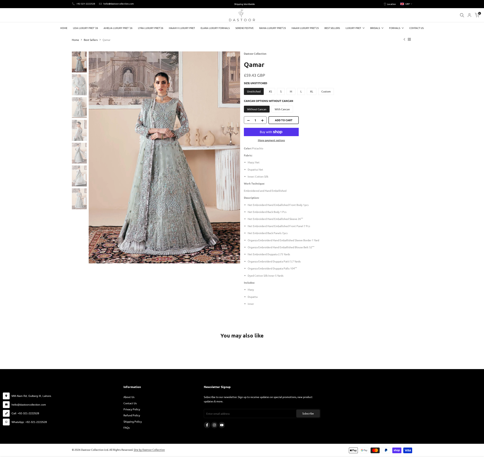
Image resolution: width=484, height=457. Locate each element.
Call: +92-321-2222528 (25, 413)
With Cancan (282, 109)
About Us (128, 397)
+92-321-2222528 (85, 3)
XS (270, 91)
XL (311, 91)
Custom (326, 91)
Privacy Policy (131, 409)
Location (391, 3)
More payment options (271, 140)
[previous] (96, 157)
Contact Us (130, 403)
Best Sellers (91, 39)
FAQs (126, 427)
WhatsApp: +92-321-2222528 (29, 422)
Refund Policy (131, 415)
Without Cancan (256, 109)
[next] (232, 157)
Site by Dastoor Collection (149, 449)
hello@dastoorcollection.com (118, 3)
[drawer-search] (462, 15)
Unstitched (254, 91)
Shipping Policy (132, 421)
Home (75, 39)
